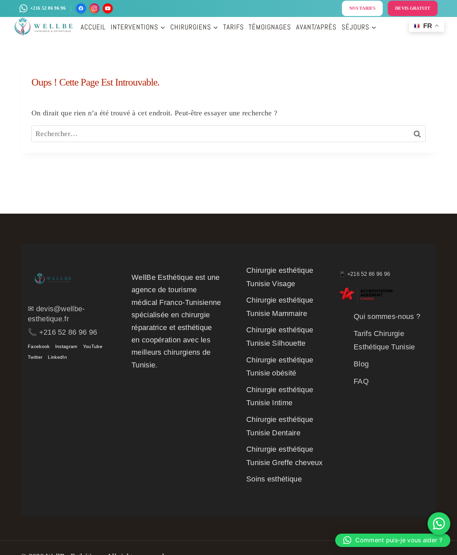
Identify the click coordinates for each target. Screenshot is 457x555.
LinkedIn (57, 357)
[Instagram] (94, 8)
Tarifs (233, 26)
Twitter (35, 357)
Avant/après (316, 26)
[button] (392, 540)
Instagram (66, 346)
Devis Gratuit (412, 8)
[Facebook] (81, 8)
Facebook (39, 346)
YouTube (92, 346)
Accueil (93, 26)
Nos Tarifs (362, 8)
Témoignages (270, 26)
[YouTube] (108, 8)
